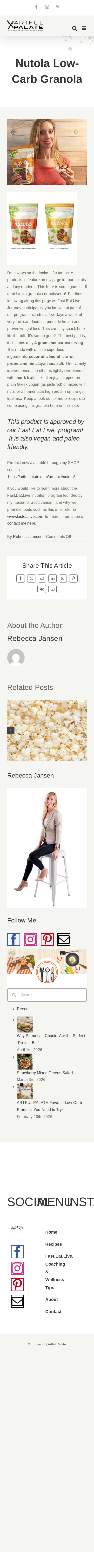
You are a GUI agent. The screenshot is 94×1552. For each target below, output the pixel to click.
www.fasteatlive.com (25, 516)
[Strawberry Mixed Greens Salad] (25, 1057)
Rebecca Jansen (28, 537)
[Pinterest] (47, 939)
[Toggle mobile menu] (84, 28)
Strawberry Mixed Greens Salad (45, 1073)
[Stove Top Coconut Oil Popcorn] (47, 730)
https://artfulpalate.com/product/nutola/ (41, 477)
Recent (23, 1009)
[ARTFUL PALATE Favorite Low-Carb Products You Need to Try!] (25, 1087)
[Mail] (63, 939)
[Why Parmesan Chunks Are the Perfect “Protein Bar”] (25, 1020)
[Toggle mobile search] (74, 28)
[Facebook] (13, 939)
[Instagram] (30, 939)
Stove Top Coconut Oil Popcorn (47, 720)
